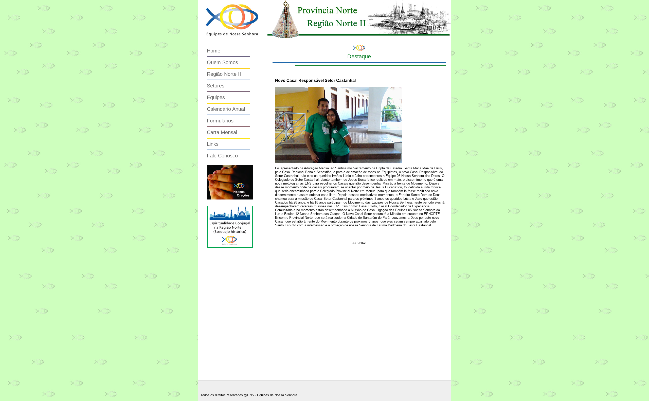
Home (213, 50)
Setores (215, 85)
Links (213, 144)
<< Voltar (359, 243)
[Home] (232, 39)
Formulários (220, 120)
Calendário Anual (226, 109)
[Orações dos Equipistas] (230, 198)
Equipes (216, 97)
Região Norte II (224, 74)
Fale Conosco (222, 155)
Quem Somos (222, 62)
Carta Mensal (222, 132)
